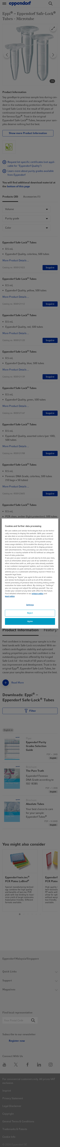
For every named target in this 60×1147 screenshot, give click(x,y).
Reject (30, 613)
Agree (30, 621)
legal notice (10, 596)
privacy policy (37, 593)
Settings (30, 605)
